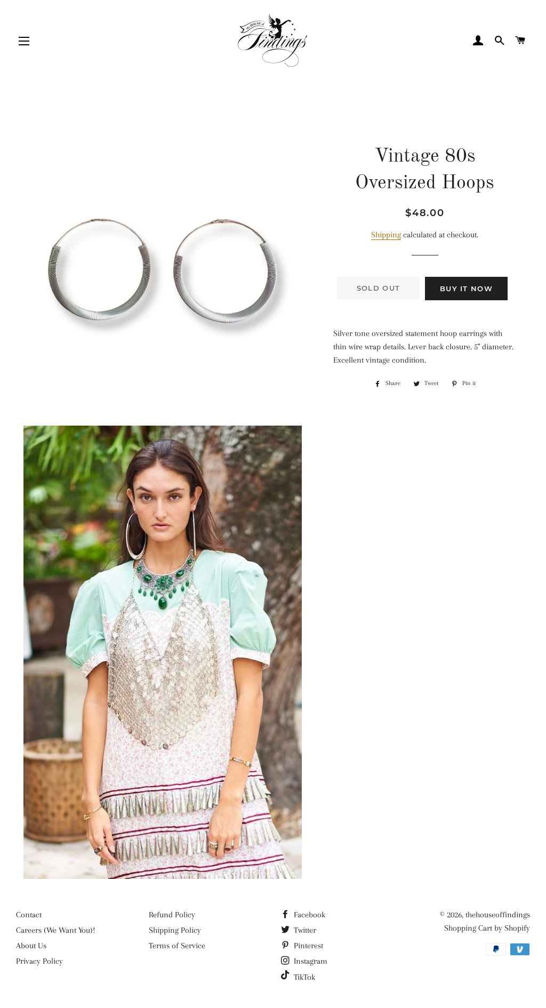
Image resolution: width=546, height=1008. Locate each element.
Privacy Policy (39, 961)
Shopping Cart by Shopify (487, 928)
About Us (31, 945)
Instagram (309, 961)
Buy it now (466, 288)
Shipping (386, 234)
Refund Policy (172, 914)
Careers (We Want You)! (55, 930)
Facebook (308, 914)
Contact (29, 914)
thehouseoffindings (497, 914)
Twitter (304, 930)
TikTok (303, 977)
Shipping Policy (175, 930)
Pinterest (307, 945)
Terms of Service (177, 945)
